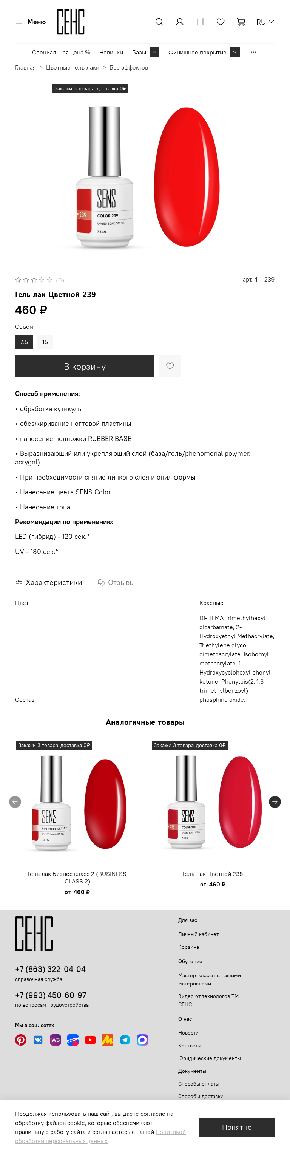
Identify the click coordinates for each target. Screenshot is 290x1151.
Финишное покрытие (197, 52)
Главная (25, 67)
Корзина (188, 947)
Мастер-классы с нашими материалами (209, 979)
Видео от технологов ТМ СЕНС (208, 1000)
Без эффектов (129, 67)
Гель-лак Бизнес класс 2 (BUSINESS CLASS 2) (77, 877)
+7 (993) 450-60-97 (50, 995)
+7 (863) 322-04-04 (50, 969)
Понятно (237, 1127)
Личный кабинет (198, 934)
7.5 (24, 342)
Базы (139, 52)
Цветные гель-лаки (72, 67)
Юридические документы (209, 1058)
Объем (24, 326)
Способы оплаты (198, 1083)
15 (45, 342)
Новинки (111, 52)
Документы (192, 1070)
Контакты (189, 1045)
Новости (188, 1032)
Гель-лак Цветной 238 (213, 873)
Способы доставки (201, 1096)
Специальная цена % (61, 52)
